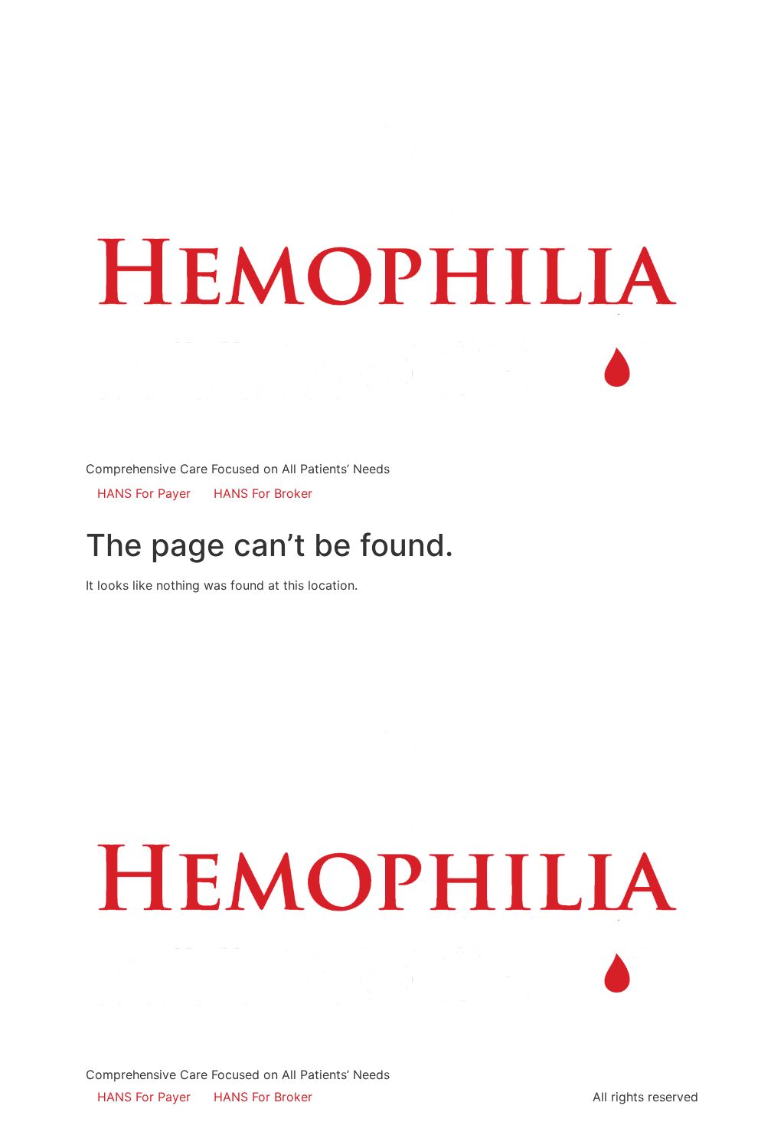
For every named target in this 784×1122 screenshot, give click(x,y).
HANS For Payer (144, 493)
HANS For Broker (263, 493)
